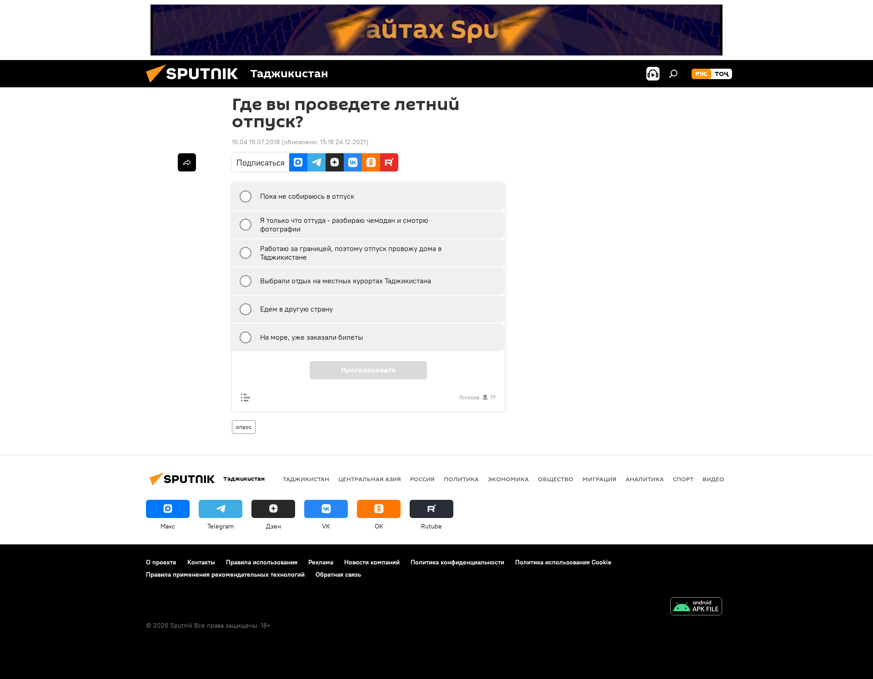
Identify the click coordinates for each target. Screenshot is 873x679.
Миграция (599, 479)
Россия (422, 479)
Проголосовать (368, 370)
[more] (187, 162)
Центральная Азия (369, 479)
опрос (243, 426)
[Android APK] (696, 607)
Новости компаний (372, 562)
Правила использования (261, 562)
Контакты (201, 562)
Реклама (320, 562)
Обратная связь (338, 574)
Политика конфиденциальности (457, 562)
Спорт (683, 479)
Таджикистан (306, 479)
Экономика (508, 479)
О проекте (161, 562)
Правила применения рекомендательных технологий (225, 574)
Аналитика (645, 479)
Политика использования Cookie (563, 562)
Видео (713, 479)
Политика (461, 479)
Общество (555, 479)
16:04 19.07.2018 (256, 142)
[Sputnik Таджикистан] (195, 85)
